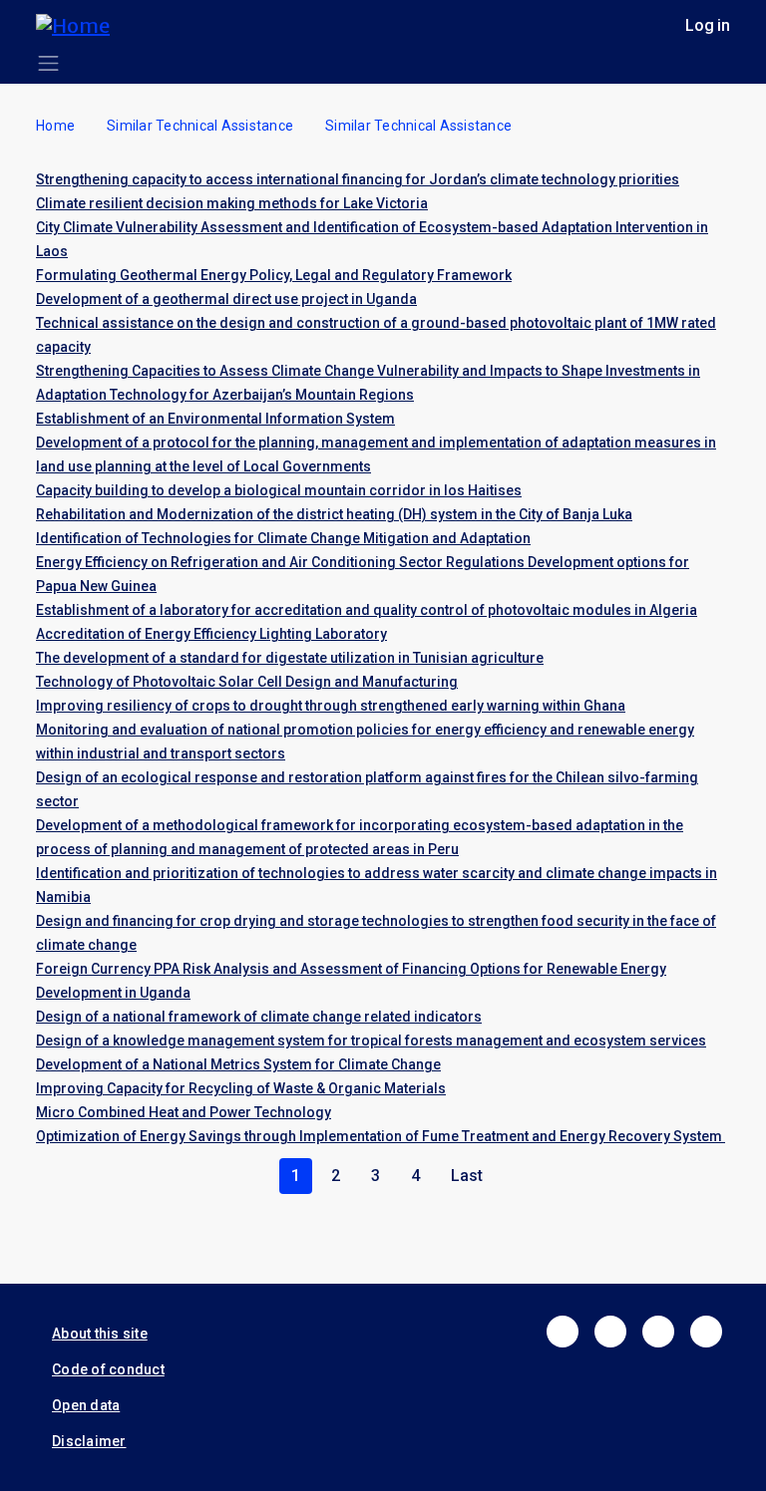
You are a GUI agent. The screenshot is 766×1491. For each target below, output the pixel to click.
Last (467, 1175)
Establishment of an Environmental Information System (215, 419)
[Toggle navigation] (48, 63)
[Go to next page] (491, 1176)
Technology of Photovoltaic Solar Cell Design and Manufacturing (247, 682)
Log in (707, 25)
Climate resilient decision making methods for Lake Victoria (232, 203)
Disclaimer (89, 1441)
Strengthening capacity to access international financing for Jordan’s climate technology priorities (357, 179)
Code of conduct (108, 1369)
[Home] (81, 25)
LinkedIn (658, 1332)
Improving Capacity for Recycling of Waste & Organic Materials (241, 1088)
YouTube (706, 1332)
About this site (100, 1334)
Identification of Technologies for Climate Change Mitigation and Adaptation (283, 538)
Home (55, 126)
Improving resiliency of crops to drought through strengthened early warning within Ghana (330, 706)
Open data (86, 1405)
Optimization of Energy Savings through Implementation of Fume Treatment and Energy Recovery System (380, 1136)
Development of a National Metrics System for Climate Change (238, 1064)
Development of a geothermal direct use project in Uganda (226, 299)
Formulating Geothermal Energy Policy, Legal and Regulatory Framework (274, 275)
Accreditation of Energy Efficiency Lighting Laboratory (211, 634)
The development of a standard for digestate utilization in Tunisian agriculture (290, 658)
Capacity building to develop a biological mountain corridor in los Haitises (279, 490)
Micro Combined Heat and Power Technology (183, 1112)
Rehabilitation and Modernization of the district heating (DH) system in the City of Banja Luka (334, 514)
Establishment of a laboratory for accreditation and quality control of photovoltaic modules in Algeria (366, 610)
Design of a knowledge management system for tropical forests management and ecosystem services (371, 1040)
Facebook (563, 1332)
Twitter (610, 1332)
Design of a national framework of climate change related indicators (259, 1017)
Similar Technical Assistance (200, 126)
